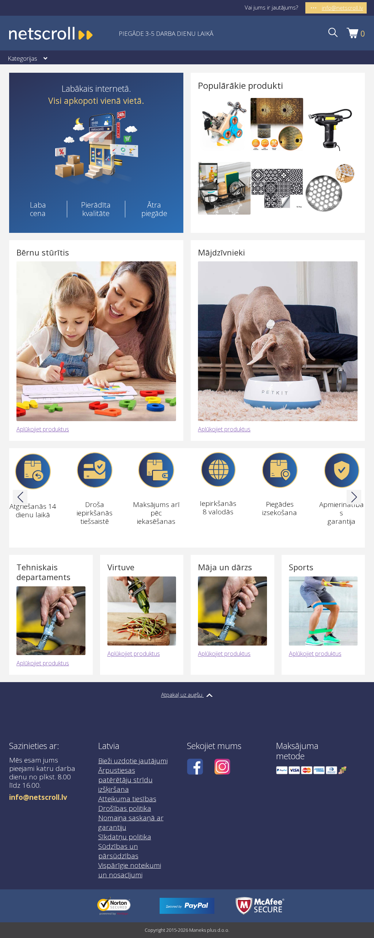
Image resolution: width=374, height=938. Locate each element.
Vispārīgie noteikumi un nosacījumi (129, 870)
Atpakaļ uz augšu (182, 694)
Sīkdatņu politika (124, 836)
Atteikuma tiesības (127, 798)
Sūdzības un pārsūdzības (118, 851)
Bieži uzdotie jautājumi (133, 760)
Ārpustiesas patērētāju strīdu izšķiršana (125, 779)
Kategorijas (22, 58)
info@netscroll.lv (38, 797)
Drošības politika (124, 808)
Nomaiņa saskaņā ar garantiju (131, 822)
